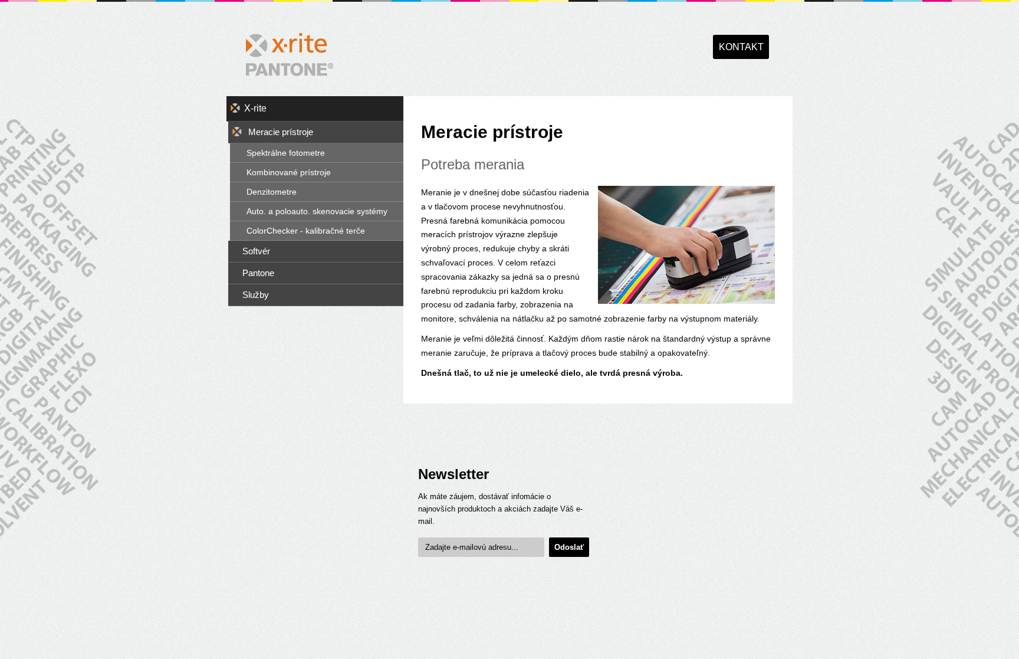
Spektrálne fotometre (285, 153)
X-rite (255, 108)
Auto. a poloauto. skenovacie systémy (316, 211)
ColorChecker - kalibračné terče (305, 230)
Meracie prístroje (280, 132)
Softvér (256, 251)
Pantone (258, 273)
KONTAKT (741, 47)
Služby (255, 295)
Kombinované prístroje (288, 172)
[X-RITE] (289, 55)
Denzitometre (271, 191)
